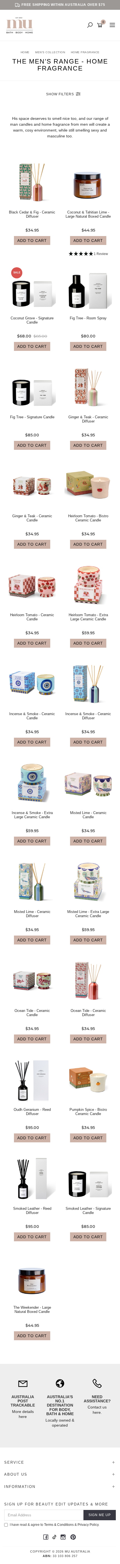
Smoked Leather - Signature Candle (88, 1210)
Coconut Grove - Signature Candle (32, 320)
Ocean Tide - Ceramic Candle (32, 1013)
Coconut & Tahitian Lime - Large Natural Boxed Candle (88, 214)
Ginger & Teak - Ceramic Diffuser (88, 419)
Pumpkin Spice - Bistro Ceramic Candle (88, 1112)
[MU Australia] (21, 25)
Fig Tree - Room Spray (88, 318)
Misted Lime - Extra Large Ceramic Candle (88, 914)
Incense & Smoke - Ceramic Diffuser (88, 716)
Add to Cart (32, 240)
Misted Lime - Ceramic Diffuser (32, 914)
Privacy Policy (88, 1525)
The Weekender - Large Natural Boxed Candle (32, 1309)
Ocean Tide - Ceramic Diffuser (88, 1013)
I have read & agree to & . (54, 1525)
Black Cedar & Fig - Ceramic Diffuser (32, 214)
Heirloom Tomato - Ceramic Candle (32, 617)
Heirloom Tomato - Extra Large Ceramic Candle (88, 617)
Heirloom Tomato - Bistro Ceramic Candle (88, 518)
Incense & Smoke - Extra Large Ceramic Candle (32, 815)
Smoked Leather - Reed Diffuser (32, 1210)
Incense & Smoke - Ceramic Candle (32, 716)
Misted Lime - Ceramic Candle (88, 815)
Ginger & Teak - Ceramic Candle (32, 518)
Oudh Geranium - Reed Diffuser (32, 1112)
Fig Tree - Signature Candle (32, 417)
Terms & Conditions (59, 1525)
